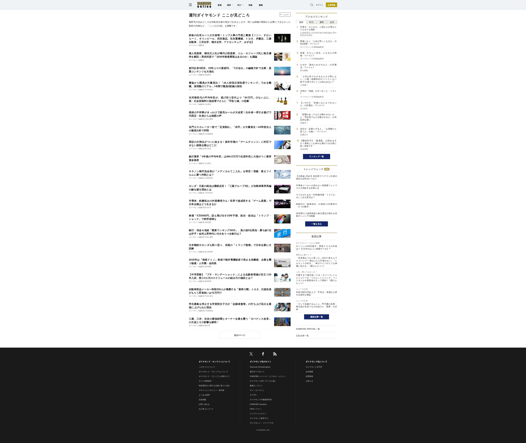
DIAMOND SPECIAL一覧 (308, 328)
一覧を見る (316, 223)
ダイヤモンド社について (316, 361)
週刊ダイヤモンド (257, 371)
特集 (251, 5)
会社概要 (309, 371)
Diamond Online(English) (260, 367)
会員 (332, 22)
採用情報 (309, 376)
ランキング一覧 (316, 156)
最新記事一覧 (316, 316)
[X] (251, 354)
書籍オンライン (256, 385)
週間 (322, 22)
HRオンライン (255, 408)
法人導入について (206, 408)
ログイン (319, 5)
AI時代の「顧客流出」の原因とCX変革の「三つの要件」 (316, 205)
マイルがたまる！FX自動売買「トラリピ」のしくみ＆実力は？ (316, 196)
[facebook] (263, 354)
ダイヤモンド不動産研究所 (261, 399)
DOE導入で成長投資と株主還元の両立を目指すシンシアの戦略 (316, 214)
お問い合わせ (204, 404)
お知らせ (309, 381)
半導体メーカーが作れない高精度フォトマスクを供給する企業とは (316, 186)
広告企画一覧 (302, 335)
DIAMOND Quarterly (258, 404)
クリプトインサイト (258, 413)
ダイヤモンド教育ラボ (259, 418)
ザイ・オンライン (257, 390)
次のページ (239, 335)
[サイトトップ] (204, 5)
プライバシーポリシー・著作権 (211, 390)
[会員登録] (331, 4)
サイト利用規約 (205, 381)
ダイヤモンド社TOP (314, 367)
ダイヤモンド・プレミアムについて (213, 371)
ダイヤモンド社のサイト (260, 361)
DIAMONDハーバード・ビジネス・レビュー (268, 376)
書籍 (261, 5)
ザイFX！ (254, 395)
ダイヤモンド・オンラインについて (214, 361)
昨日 (311, 22)
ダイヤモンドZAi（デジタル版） (263, 381)
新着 (220, 5)
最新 (301, 22)
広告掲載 (202, 399)
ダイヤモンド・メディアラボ (262, 422)
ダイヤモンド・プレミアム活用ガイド (214, 376)
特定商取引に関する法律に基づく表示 (214, 385)
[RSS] (275, 354)
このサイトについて (207, 367)
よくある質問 (204, 395)
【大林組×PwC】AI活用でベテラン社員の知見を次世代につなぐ (316, 177)
